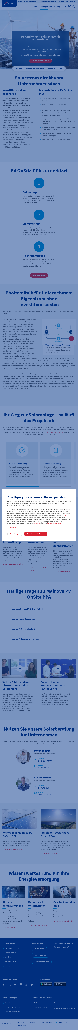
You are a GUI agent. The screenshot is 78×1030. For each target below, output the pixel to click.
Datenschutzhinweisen (54, 523)
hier (65, 515)
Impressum (36, 523)
